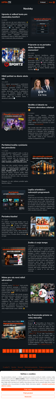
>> (34, 356)
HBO (34, 121)
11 (43, 351)
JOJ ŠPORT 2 (32, 59)
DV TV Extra (11, 86)
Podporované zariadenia (46, 367)
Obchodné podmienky (31, 367)
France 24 (33, 334)
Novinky (13, 367)
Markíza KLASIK (21, 229)
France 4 (46, 332)
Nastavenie (28, 397)
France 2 (34, 332)
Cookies (23, 370)
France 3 (40, 332)
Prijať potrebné (28, 393)
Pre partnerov (16, 370)
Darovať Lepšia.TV (39, 370)
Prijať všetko (28, 389)
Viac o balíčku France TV (45, 344)
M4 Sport (16, 285)
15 (26, 356)
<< (4, 351)
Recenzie (20, 367)
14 (22, 356)
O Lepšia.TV (6, 367)
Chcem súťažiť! (39, 124)
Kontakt (30, 370)
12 (47, 351)
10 (40, 351)
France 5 (51, 332)
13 (51, 351)
